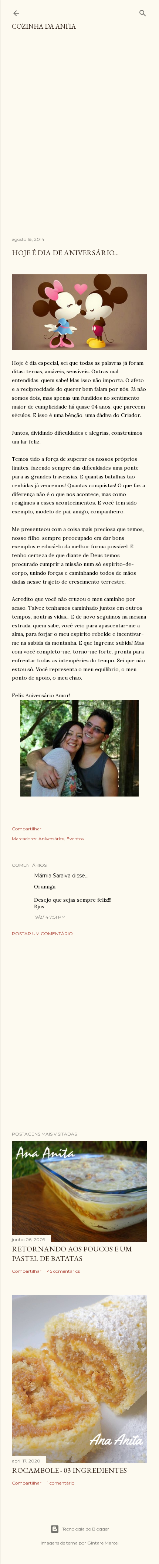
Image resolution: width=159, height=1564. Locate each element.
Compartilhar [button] (26, 828)
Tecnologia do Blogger (85, 1529)
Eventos (75, 838)
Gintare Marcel (103, 1543)
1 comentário (60, 1483)
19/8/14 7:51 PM (49, 917)
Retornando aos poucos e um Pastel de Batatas (72, 1253)
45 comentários (63, 1271)
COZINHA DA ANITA (44, 26)
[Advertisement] (79, 137)
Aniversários (51, 838)
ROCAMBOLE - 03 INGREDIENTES (69, 1470)
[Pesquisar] (142, 11)
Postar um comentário (42, 933)
